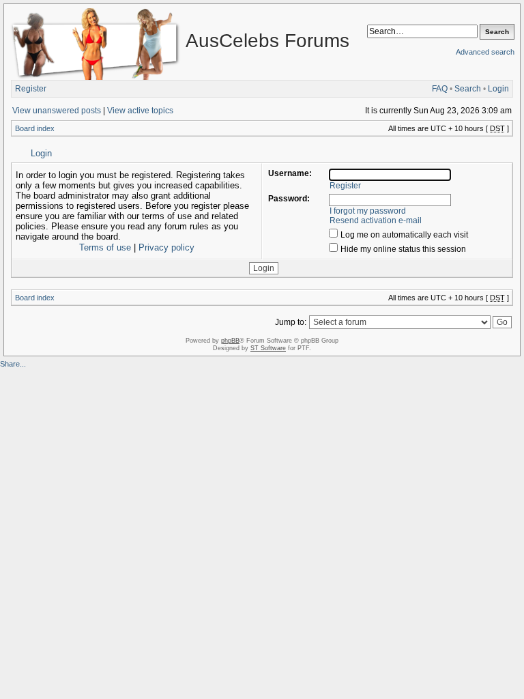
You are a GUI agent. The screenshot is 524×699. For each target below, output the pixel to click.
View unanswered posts (56, 110)
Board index (35, 128)
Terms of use (105, 247)
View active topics (140, 110)
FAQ (440, 89)
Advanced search (485, 52)
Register (30, 89)
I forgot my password (368, 211)
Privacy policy (166, 247)
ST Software (268, 348)
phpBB (230, 340)
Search (467, 89)
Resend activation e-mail (376, 220)
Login (498, 89)
